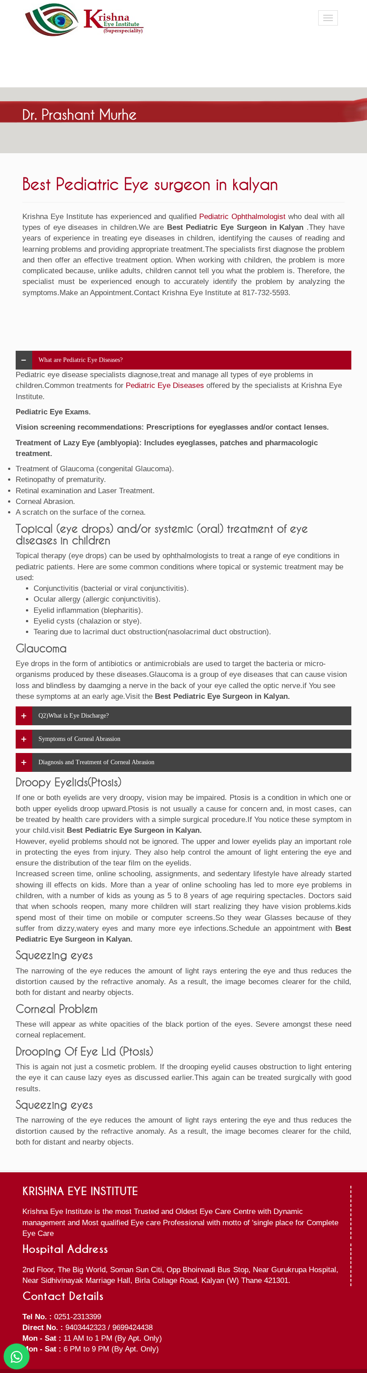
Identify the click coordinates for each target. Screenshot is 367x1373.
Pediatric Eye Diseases (165, 385)
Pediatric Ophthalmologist (242, 216)
